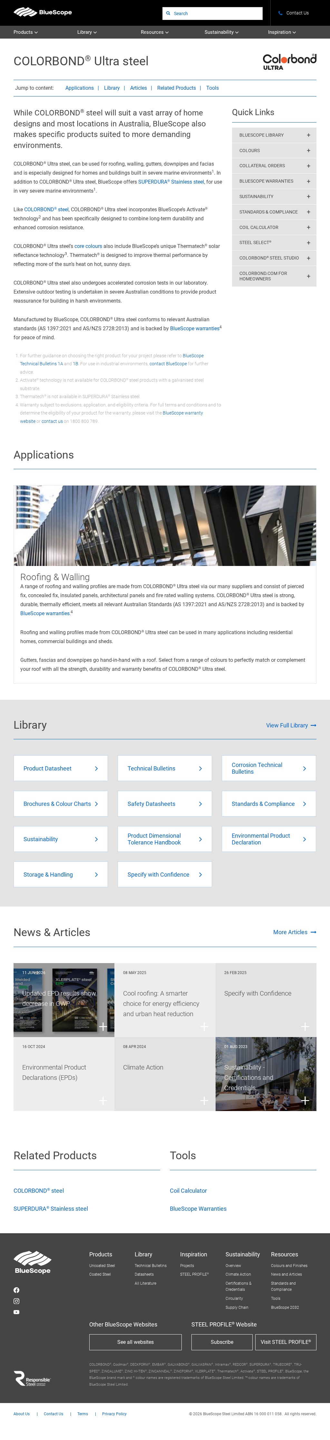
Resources (153, 32)
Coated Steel (100, 1274)
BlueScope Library (261, 135)
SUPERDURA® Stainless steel (171, 182)
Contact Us (53, 1414)
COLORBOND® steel (46, 209)
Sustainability (220, 32)
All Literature (145, 1283)
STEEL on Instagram (16, 1301)
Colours (249, 150)
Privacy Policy (114, 1414)
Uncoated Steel (102, 1265)
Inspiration (280, 32)
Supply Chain (237, 1307)
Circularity (234, 1298)
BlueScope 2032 (285, 1307)
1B (75, 363)
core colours (88, 246)
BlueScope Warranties (266, 181)
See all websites (135, 1342)
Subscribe (222, 1342)
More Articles (290, 932)
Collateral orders (262, 165)
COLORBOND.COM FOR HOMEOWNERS (263, 276)
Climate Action (238, 1274)
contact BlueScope (168, 363)
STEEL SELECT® (255, 242)
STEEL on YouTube (16, 1312)
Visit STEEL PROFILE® (286, 1342)
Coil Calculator (258, 227)
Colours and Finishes (289, 1265)
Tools (212, 88)
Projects (187, 1265)
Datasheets (144, 1274)
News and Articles (286, 1274)
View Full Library (287, 725)
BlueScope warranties (194, 328)
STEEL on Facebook (16, 1290)
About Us (22, 1414)
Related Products (176, 88)
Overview (233, 1265)
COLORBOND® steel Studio (269, 257)
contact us (52, 421)
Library (85, 32)
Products (24, 32)
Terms (82, 1414)
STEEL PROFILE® (194, 1274)
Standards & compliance (268, 211)
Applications (79, 88)
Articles (138, 88)
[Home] (43, 12)
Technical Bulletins (151, 1265)
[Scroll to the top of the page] (316, 1426)
